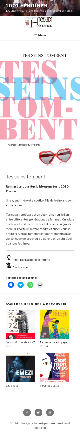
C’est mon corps (49, 385)
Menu (42, 35)
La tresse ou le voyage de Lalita (53, 344)
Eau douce (12, 385)
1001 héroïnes (27, 6)
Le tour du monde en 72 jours (20, 344)
